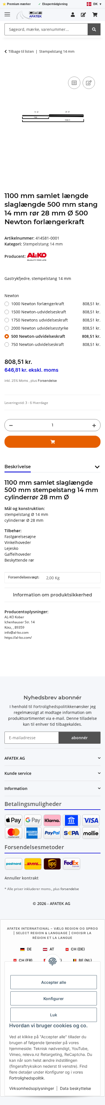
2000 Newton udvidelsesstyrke (56, 328)
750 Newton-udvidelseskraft (56, 344)
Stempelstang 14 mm (43, 244)
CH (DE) (78, 949)
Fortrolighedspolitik (26, 1078)
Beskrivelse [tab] (17, 466)
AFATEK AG (60, 903)
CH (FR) (25, 960)
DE (29, 949)
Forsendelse (47, 381)
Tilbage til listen (21, 51)
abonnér (79, 737)
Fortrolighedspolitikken (54, 706)
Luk (53, 1014)
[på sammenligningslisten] (74, 83)
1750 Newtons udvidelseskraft (56, 320)
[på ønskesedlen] (89, 83)
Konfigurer (53, 998)
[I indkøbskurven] (8, 69)
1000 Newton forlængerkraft (56, 303)
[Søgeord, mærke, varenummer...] (94, 29)
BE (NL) (85, 960)
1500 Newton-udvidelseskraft (56, 311)
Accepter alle (53, 982)
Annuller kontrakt (21, 878)
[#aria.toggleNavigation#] (7, 11)
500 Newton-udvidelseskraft (56, 336)
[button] (73, 14)
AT (52, 949)
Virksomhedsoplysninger (31, 1088)
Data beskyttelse (75, 1088)
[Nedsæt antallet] (11, 425)
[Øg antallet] (94, 425)
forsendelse (69, 888)
